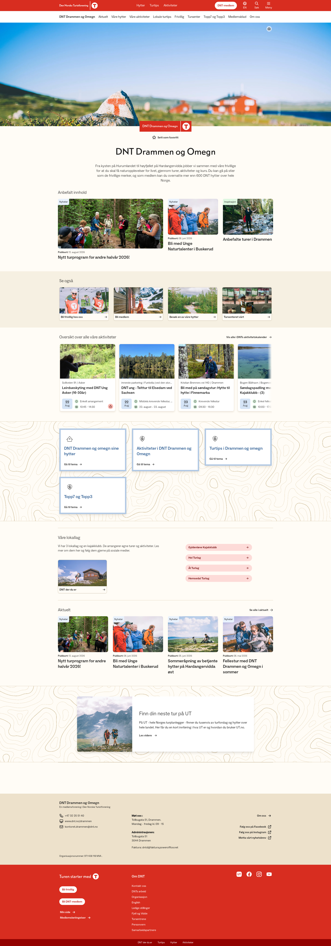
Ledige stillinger (141, 908)
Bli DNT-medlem (72, 901)
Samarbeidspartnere (144, 930)
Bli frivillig (68, 889)
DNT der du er (145, 942)
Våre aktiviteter (139, 17)
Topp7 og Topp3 (214, 17)
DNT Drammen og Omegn (77, 17)
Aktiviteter (170, 5)
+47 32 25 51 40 (74, 815)
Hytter (141, 5)
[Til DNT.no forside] (78, 5)
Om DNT (138, 876)
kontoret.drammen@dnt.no (81, 826)
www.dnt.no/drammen (78, 821)
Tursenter (194, 17)
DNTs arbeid (139, 891)
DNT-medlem (226, 5)
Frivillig (179, 17)
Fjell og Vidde (139, 913)
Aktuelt (103, 17)
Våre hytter (118, 17)
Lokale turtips (162, 17)
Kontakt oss (139, 886)
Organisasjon (139, 897)
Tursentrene (139, 919)
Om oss (255, 17)
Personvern (139, 924)
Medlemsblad (237, 17)
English (136, 902)
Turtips (154, 5)
